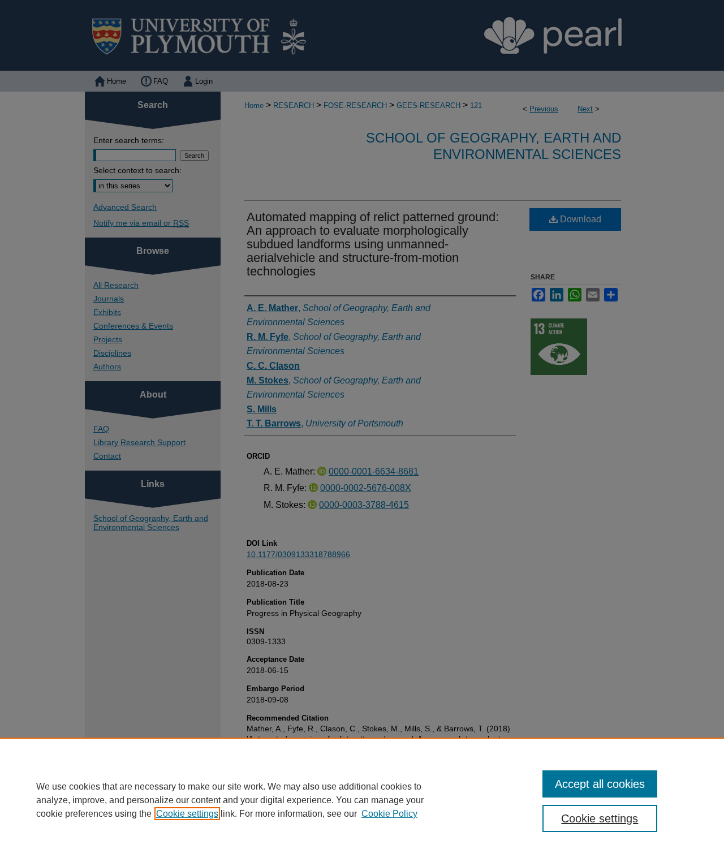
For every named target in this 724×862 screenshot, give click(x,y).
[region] (362, 800)
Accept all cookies (600, 784)
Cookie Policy (389, 813)
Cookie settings (187, 813)
